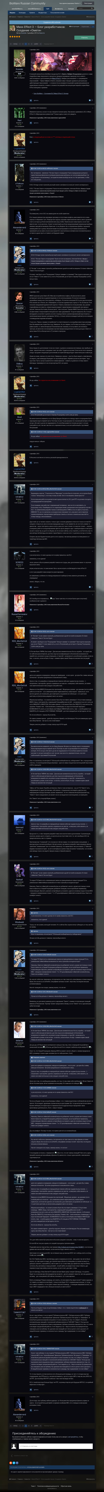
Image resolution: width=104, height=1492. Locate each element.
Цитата (36, 100)
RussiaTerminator (19, 614)
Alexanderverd (19, 227)
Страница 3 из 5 (48, 44)
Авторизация (75, 26)
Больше (71, 9)
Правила (32, 12)
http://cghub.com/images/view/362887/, (71, 1247)
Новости (42, 33)
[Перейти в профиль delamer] (19, 1030)
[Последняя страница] (40, 44)
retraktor (19, 497)
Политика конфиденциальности (48, 1486)
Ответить (84, 37)
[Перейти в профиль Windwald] (19, 914)
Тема (33, 1486)
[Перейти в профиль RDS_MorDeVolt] (19, 633)
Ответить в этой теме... (30, 1446)
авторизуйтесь (73, 1437)
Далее (36, 44)
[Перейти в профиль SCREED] (19, 555)
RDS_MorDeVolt (19, 641)
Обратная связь (66, 1486)
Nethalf (19, 879)
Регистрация (88, 3)
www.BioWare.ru (17, 9)
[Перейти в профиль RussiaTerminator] (19, 603)
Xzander (23, 33)
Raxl (19, 120)
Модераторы (42, 12)
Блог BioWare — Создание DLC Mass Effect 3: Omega (51, 93)
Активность (59, 9)
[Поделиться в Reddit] (10, 1462)
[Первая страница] (10, 44)
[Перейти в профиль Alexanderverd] (19, 217)
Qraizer (19, 303)
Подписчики (85, 26)
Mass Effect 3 (56, 78)
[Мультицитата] (31, 100)
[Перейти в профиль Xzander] (12, 28)
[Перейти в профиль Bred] (19, 411)
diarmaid (19, 827)
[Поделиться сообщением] (92, 49)
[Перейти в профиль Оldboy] (19, 352)
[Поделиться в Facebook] (17, 1462)
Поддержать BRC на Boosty (51, 22)
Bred (19, 417)
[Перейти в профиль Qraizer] (19, 296)
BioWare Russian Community (27, 3)
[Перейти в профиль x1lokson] (19, 172)
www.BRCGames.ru (34, 9)
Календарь (22, 12)
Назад (15, 44)
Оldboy (19, 363)
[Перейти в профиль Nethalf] (19, 870)
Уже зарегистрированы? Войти (69, 3)
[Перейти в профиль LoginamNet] (19, 139)
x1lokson (19, 183)
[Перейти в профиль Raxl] (19, 113)
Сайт (47, 9)
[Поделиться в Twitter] (13, 1462)
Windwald (19, 922)
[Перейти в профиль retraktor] (19, 489)
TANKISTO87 (19, 1312)
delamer (19, 1040)
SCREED (19, 562)
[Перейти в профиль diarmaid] (19, 820)
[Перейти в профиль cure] (19, 254)
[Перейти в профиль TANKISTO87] (19, 1304)
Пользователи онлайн (57, 12)
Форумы (12, 12)
